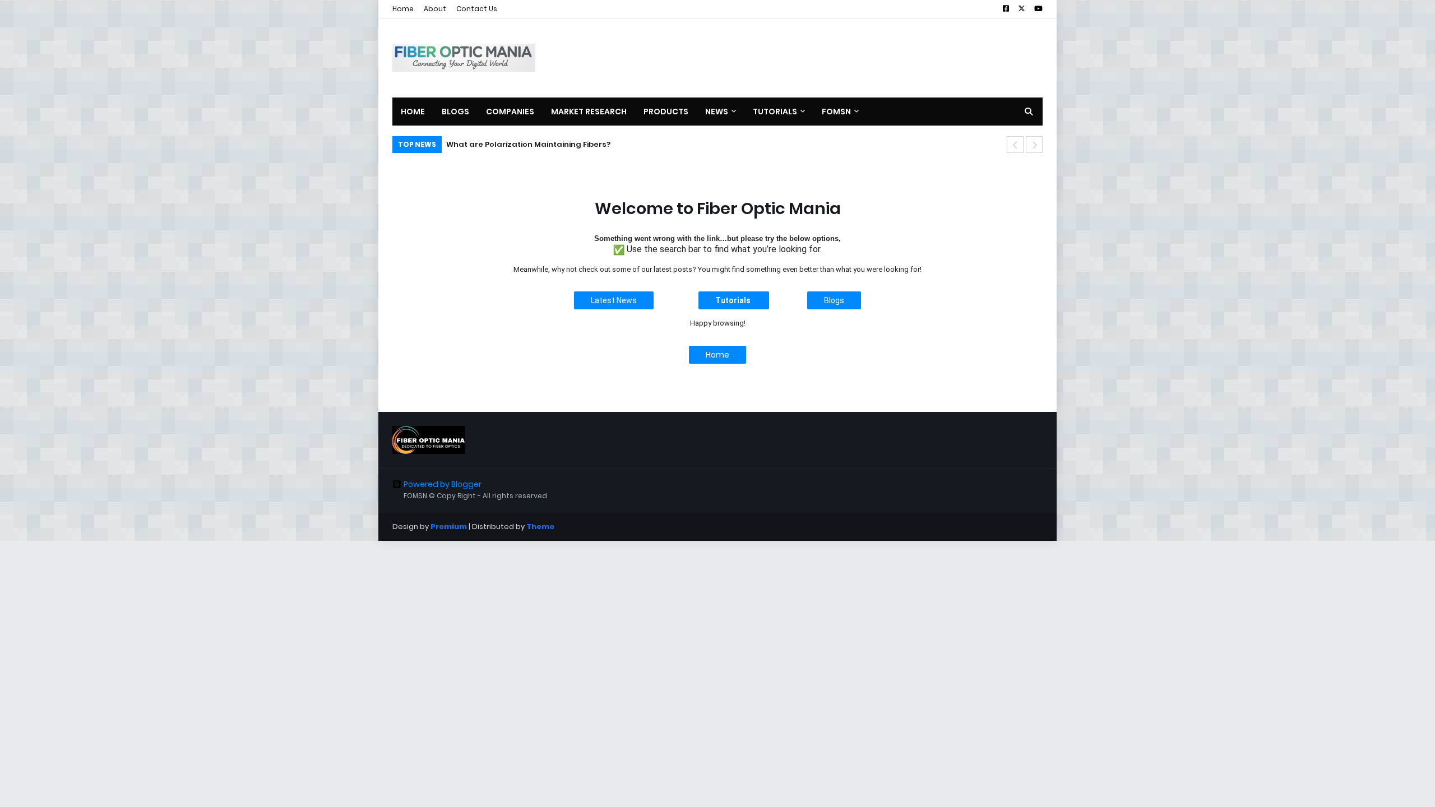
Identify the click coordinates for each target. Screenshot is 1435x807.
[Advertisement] (839, 58)
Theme (540, 526)
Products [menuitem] (666, 111)
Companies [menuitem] (510, 111)
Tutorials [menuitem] (775, 111)
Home (403, 8)
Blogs (834, 300)
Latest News (614, 300)
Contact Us (476, 8)
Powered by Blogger (443, 484)
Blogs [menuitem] (455, 111)
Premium (448, 526)
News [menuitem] (716, 111)
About (435, 8)
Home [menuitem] (413, 111)
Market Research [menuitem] (589, 111)
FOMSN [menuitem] (836, 111)
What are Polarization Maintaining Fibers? (528, 144)
